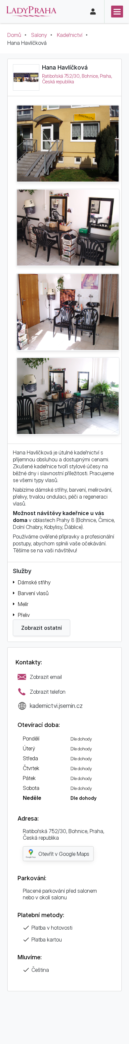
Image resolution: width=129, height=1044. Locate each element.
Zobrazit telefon (47, 691)
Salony (39, 35)
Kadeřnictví (69, 35)
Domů (14, 35)
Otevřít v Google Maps (63, 854)
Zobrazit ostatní (41, 627)
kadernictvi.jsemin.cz (56, 705)
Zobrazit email (46, 677)
